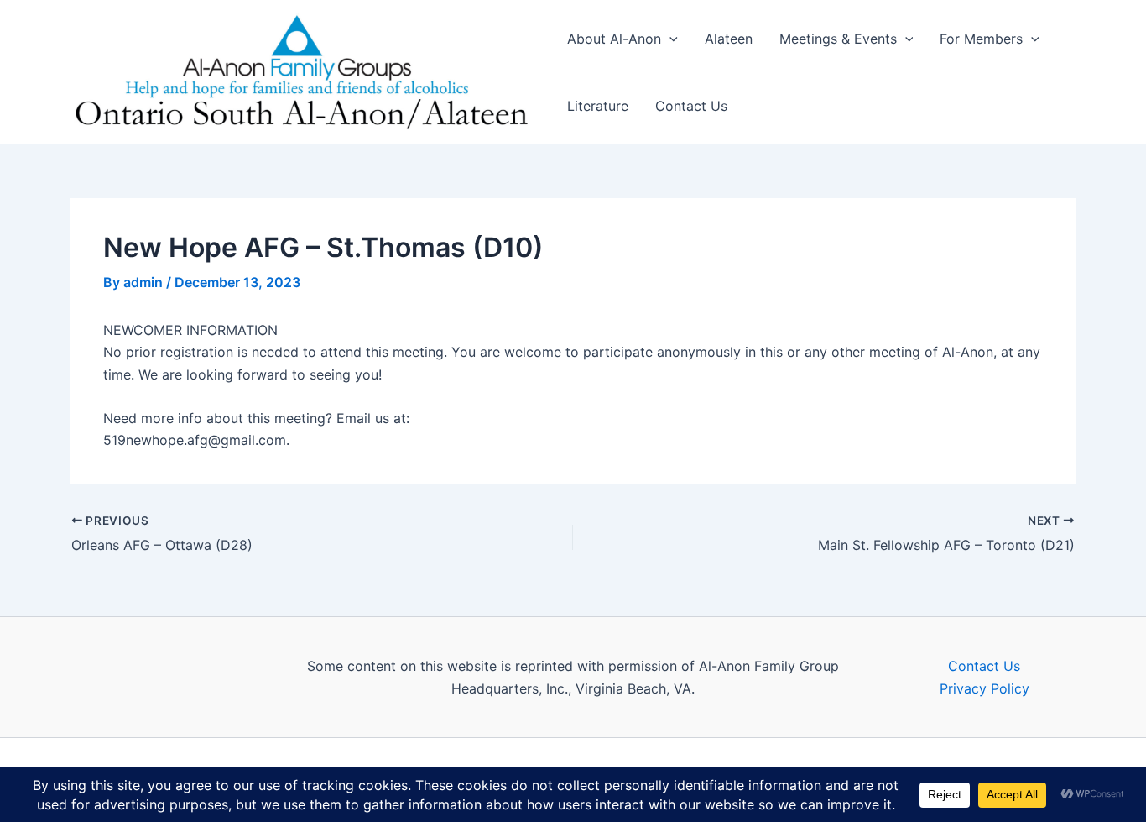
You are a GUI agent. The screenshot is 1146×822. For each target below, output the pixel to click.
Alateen (729, 38)
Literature (597, 105)
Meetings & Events (838, 38)
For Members (981, 38)
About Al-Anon (614, 38)
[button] (669, 38)
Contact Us (691, 105)
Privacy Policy (984, 688)
